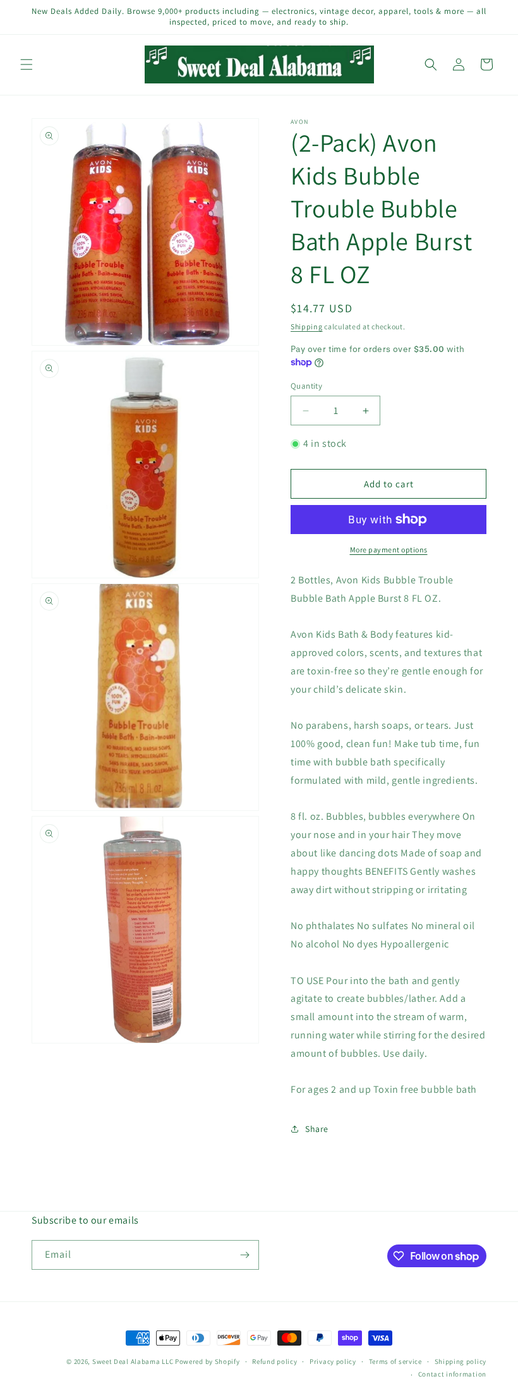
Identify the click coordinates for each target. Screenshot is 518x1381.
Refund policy (274, 1361)
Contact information (452, 1374)
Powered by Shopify (207, 1361)
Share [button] (316, 1129)
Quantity (306, 385)
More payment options (389, 549)
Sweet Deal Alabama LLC (132, 1361)
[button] (26, 64)
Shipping (307, 326)
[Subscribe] (244, 1255)
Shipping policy (461, 1361)
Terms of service (395, 1361)
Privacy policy (333, 1361)
